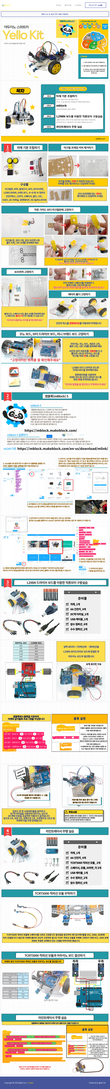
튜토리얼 (67, 5)
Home (58, 5)
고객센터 (78, 5)
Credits (30, 1083)
